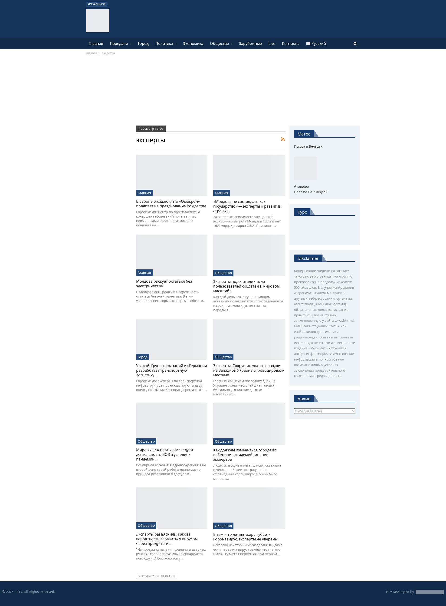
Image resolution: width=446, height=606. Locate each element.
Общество (219, 43)
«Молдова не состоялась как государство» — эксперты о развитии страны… (247, 206)
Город (143, 43)
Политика (164, 43)
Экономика (193, 43)
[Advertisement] (223, 90)
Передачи (119, 43)
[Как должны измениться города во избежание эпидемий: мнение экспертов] (249, 424)
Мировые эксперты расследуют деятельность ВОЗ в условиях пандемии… (164, 454)
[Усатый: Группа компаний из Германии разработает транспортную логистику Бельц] (171, 339)
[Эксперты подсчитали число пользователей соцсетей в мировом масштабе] (249, 255)
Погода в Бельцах (308, 146)
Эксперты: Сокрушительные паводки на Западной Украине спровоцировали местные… (249, 370)
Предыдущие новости (157, 576)
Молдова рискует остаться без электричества (164, 283)
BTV (389, 591)
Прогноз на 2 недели (311, 192)
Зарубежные (250, 43)
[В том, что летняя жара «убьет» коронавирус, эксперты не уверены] (249, 508)
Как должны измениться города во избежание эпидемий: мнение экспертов (245, 454)
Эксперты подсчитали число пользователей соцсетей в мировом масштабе (246, 286)
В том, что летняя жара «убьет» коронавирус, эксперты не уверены (245, 537)
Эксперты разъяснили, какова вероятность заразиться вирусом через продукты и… (167, 539)
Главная (96, 43)
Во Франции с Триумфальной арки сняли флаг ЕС (154, 4)
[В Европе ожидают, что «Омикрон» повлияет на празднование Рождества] (171, 175)
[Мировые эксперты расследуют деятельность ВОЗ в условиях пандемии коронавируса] (171, 423)
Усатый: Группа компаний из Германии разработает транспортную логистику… (171, 370)
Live (272, 43)
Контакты (290, 43)
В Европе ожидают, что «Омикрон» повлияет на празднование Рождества (171, 204)
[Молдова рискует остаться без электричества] (171, 255)
